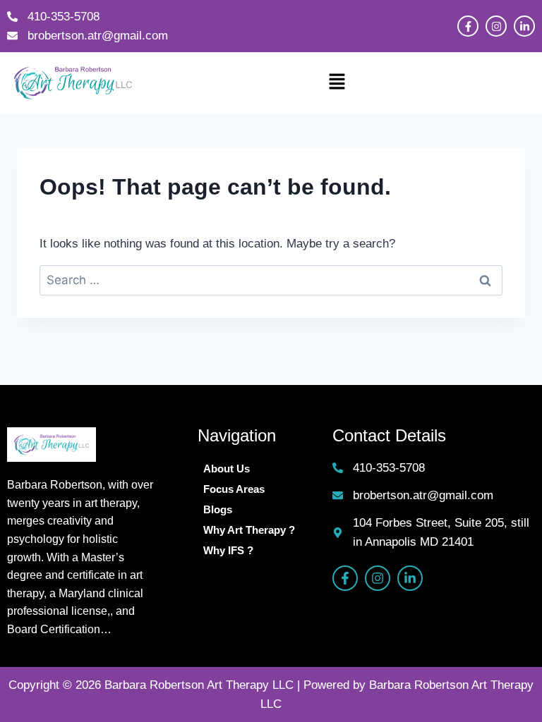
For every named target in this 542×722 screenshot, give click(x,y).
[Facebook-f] (467, 26)
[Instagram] (496, 26)
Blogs (217, 509)
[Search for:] (271, 280)
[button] (337, 83)
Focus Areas (234, 489)
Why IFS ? (228, 550)
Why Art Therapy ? (249, 530)
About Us (226, 469)
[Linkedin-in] (524, 26)
